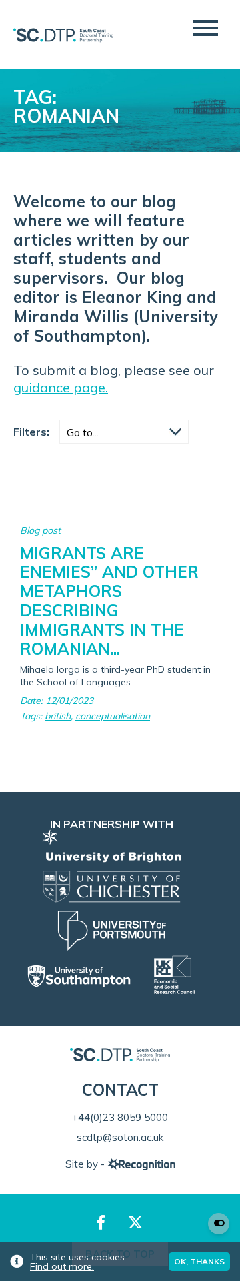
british (58, 716)
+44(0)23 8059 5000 (120, 1117)
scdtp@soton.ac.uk (120, 1137)
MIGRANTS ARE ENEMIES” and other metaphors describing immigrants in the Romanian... (109, 601)
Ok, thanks (199, 1261)
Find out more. (62, 1266)
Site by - (86, 1164)
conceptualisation (112, 716)
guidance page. (60, 387)
